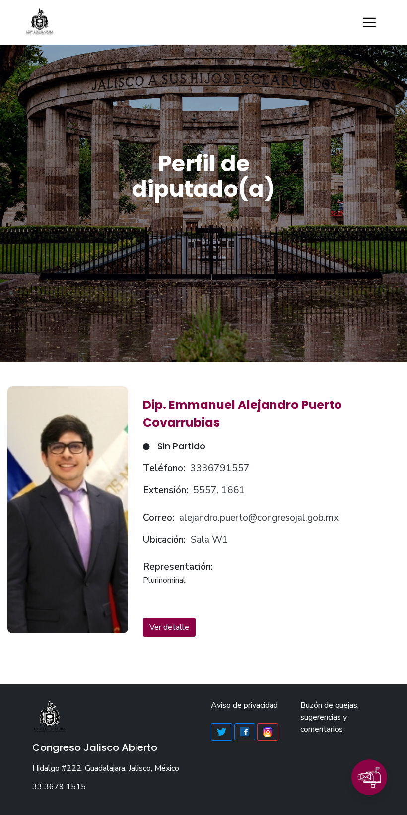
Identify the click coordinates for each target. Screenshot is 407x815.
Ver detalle (169, 627)
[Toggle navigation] (369, 22)
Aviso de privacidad (244, 705)
